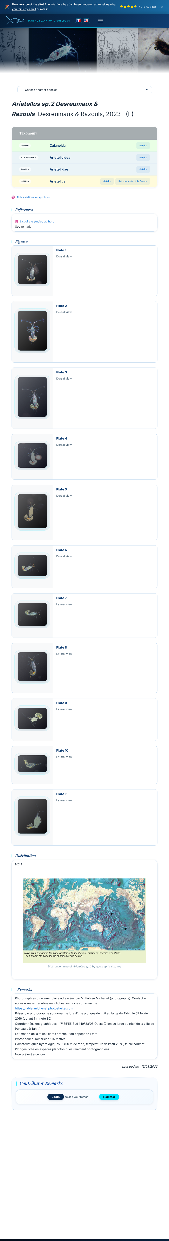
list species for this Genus (133, 181)
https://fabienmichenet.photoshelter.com (44, 1008)
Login (56, 1096)
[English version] (86, 20)
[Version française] (78, 20)
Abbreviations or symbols (33, 197)
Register (109, 1096)
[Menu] (100, 20)
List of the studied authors (37, 221)
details (143, 145)
